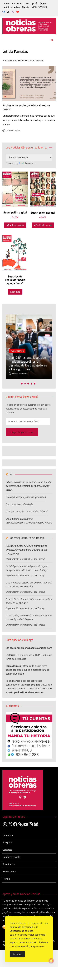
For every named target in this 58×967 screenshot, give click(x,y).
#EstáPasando (17, 351)
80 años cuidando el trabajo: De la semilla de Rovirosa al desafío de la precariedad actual (28, 485)
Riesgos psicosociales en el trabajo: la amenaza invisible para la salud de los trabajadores (26, 549)
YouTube (17, 12)
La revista (7, 3)
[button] (22, 384)
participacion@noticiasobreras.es (26, 692)
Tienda (25, 7)
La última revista (11, 7)
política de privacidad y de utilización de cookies (24, 928)
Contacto (19, 3)
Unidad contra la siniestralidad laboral (26, 511)
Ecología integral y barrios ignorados (26, 496)
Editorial (10, 654)
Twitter (8, 12)
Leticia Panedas (13, 130)
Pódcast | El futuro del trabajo (27, 538)
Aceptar (17, 954)
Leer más (15, 291)
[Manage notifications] (51, 960)
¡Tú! (10, 474)
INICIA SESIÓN (39, 7)
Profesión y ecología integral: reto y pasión (26, 107)
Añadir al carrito (15, 225)
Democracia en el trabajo (19, 504)
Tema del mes (13, 665)
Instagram (13, 12)
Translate (30, 163)
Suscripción (32, 3)
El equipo (7, 842)
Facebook (3, 12)
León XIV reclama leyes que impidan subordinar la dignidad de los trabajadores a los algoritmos (28, 363)
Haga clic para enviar (21, 432)
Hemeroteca (9, 871)
